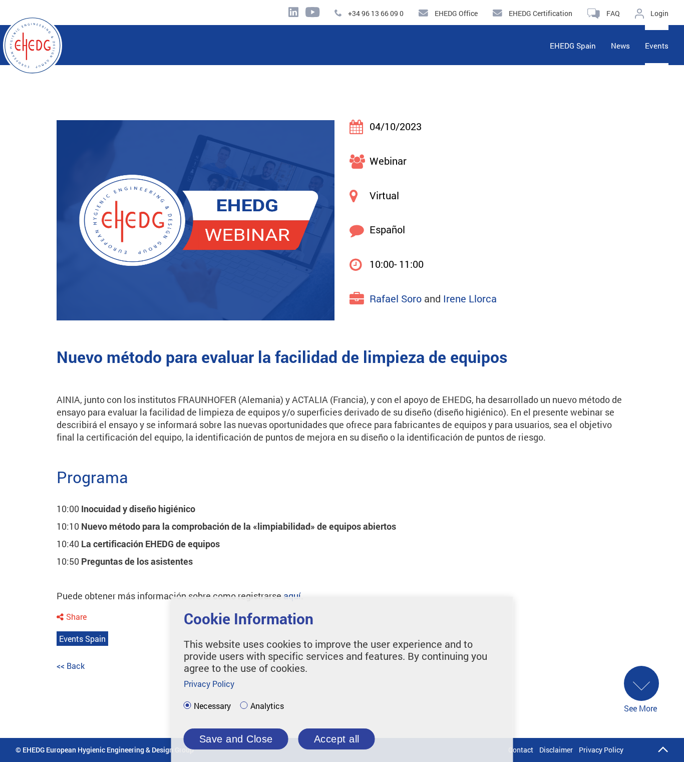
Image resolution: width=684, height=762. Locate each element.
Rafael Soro (396, 298)
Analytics (267, 705)
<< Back (71, 665)
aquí (292, 596)
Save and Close (236, 738)
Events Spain (82, 638)
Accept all (337, 738)
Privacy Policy (601, 749)
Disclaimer (556, 749)
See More (640, 708)
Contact (520, 749)
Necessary (212, 705)
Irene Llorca (470, 298)
